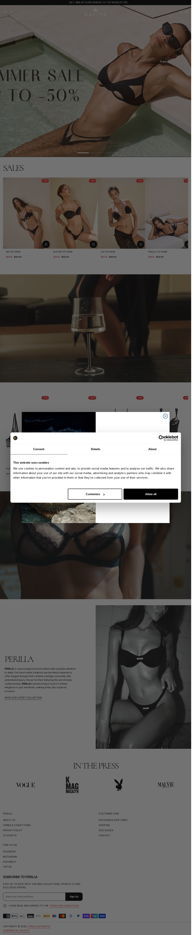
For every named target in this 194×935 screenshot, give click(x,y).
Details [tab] (95, 449)
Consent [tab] (39, 449)
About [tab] (152, 449)
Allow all (150, 494)
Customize (93, 494)
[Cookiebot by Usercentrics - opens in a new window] (161, 438)
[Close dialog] (165, 416)
